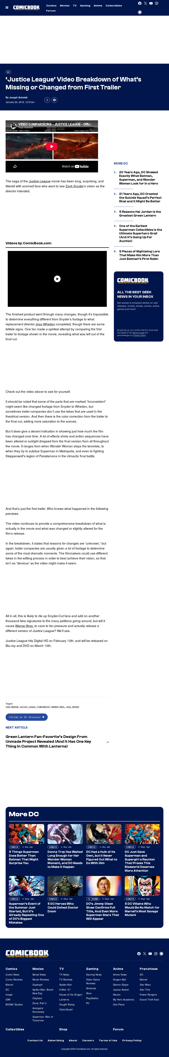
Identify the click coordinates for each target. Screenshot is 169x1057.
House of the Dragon (70, 994)
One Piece (119, 1004)
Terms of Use (138, 332)
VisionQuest (66, 1009)
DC (8, 72)
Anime (98, 5)
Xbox (89, 993)
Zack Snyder (75, 186)
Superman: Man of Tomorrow (43, 1018)
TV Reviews (65, 979)
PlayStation (92, 998)
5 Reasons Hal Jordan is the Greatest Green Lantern (140, 213)
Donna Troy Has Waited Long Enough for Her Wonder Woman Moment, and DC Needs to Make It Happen (65, 859)
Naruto (117, 994)
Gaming (85, 5)
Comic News (12, 974)
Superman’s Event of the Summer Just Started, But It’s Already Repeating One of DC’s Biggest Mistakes (26, 913)
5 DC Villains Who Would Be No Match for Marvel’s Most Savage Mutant (142, 909)
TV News (64, 974)
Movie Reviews (41, 979)
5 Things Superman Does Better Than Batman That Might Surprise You (24, 857)
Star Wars (145, 984)
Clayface (37, 998)
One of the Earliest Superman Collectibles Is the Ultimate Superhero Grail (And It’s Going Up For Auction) (140, 233)
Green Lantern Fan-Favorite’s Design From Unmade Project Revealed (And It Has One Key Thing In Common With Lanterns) (48, 741)
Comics (51, 5)
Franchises (149, 969)
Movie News (39, 974)
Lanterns (64, 999)
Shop (63, 1029)
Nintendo (91, 988)
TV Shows (93, 898)
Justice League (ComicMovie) (35, 706)
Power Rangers (148, 994)
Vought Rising (66, 1004)
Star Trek (145, 989)
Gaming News (94, 974)
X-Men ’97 (64, 989)
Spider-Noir (65, 984)
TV (75, 5)
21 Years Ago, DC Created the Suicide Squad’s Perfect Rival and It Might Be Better (140, 197)
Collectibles (114, 5)
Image (9, 994)
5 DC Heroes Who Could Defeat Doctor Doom (63, 907)
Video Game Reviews (93, 981)
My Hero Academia (123, 999)
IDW (8, 999)
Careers (88, 1040)
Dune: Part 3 (40, 1003)
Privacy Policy (139, 335)
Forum (50, 10)
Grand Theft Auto (149, 999)
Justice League (40, 181)
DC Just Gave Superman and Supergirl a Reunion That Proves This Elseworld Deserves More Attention (140, 861)
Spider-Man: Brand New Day (43, 991)
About (73, 1040)
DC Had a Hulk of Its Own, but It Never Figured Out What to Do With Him (101, 857)
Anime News (120, 974)
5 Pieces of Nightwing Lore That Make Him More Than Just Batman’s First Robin (139, 255)
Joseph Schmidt (18, 97)
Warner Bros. (24, 625)
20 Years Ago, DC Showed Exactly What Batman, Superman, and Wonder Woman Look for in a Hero (138, 177)
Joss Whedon (45, 324)
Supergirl (38, 984)
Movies (65, 5)
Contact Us (35, 1040)
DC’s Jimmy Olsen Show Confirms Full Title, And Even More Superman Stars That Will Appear (102, 911)
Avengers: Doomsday (38, 1009)
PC (87, 1003)
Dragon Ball (119, 979)
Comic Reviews (14, 979)
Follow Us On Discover (25, 717)
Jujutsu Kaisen (121, 989)
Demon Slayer (121, 984)
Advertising (56, 1040)
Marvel (9, 984)
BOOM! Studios (14, 1004)
